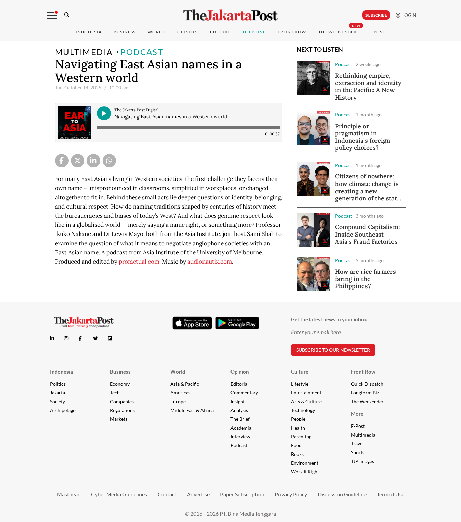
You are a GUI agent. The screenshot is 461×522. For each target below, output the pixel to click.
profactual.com (139, 261)
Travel (357, 443)
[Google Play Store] (237, 323)
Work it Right (305, 471)
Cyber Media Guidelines (119, 494)
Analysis (239, 410)
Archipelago (63, 410)
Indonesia (89, 31)
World (156, 31)
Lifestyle (299, 384)
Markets (118, 419)
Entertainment (306, 392)
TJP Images (362, 461)
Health (298, 428)
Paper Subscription (242, 494)
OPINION (187, 31)
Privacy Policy (291, 494)
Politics (58, 384)
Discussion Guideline (342, 494)
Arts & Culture (306, 401)
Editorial (240, 384)
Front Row (292, 31)
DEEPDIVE (254, 31)
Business (125, 31)
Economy (120, 384)
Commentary (244, 392)
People (298, 419)
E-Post (377, 31)
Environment (304, 463)
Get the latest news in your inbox (329, 319)
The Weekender (337, 31)
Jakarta (57, 392)
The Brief (240, 419)
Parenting (301, 436)
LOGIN (408, 15)
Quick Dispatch (367, 384)
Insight (238, 401)
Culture (299, 371)
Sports (357, 452)
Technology (303, 410)
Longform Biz (365, 392)
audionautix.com (209, 261)
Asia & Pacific (184, 384)
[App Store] (192, 322)
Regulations (122, 410)
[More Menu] (52, 15)
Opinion (240, 371)
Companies (122, 401)
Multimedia (84, 52)
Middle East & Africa (192, 410)
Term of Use (390, 494)
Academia (241, 428)
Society (57, 401)
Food (296, 445)
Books (297, 454)
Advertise (198, 494)
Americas (180, 392)
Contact (167, 494)
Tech (115, 392)
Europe (178, 401)
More (357, 414)
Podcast (142, 52)
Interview (240, 436)
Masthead (69, 494)
